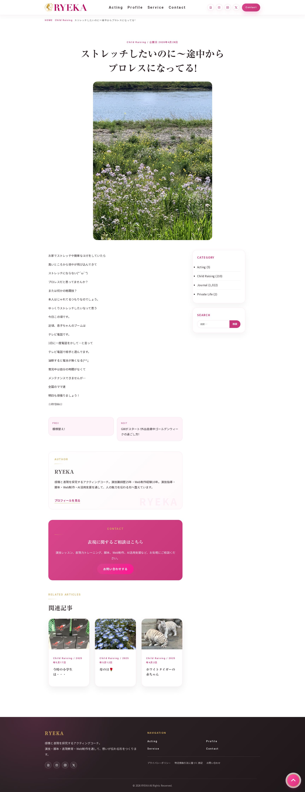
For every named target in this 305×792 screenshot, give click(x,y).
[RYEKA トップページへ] (66, 7)
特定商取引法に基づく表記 (189, 763)
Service (156, 7)
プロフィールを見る (67, 500)
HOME (49, 20)
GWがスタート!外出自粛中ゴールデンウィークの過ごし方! (149, 428)
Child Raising (64, 20)
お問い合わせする (115, 569)
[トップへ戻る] (293, 780)
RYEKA (54, 733)
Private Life (205, 294)
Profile (135, 7)
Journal (202, 285)
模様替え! (58, 426)
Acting (116, 7)
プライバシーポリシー (159, 763)
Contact (177, 7)
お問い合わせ (213, 763)
